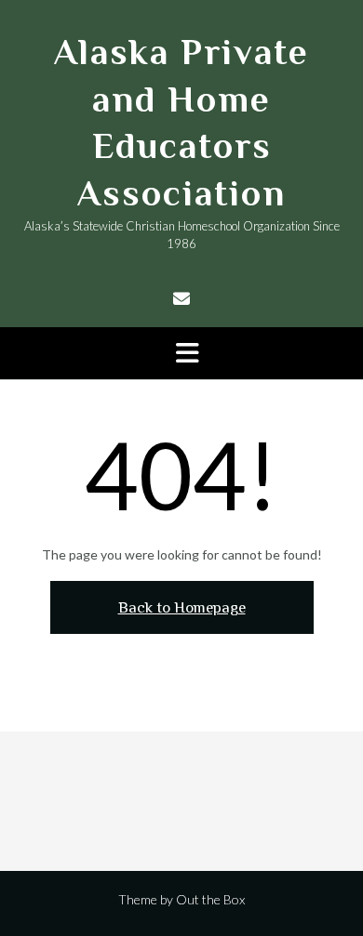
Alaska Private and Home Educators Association (181, 123)
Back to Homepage (182, 607)
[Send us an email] (181, 298)
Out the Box (210, 899)
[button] (181, 353)
